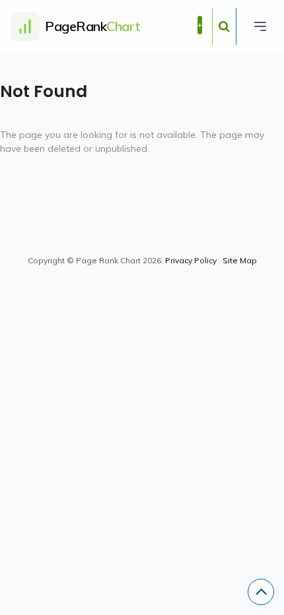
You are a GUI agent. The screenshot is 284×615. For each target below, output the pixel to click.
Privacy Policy (191, 260)
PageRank (93, 26)
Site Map (240, 260)
